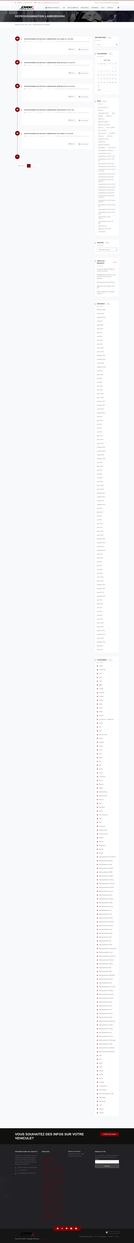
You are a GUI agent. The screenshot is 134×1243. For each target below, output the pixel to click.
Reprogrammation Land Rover (107, 956)
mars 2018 (100, 390)
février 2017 (100, 439)
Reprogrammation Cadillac (106, 879)
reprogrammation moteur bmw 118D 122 (106, 180)
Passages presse (103, 830)
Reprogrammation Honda (106, 918)
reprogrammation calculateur (105, 150)
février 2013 (100, 623)
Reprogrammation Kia (105, 941)
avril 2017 (99, 432)
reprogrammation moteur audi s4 (106, 174)
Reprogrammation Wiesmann (107, 1051)
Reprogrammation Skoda (106, 1013)
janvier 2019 (100, 351)
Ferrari (101, 723)
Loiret (101, 780)
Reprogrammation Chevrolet (107, 883)
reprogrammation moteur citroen (106, 184)
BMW (100, 685)
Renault (101, 849)
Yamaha (101, 1109)
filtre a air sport (102, 133)
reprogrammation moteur (104, 153)
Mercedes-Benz (103, 792)
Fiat (100, 727)
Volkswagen (102, 1097)
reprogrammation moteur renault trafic (106, 213)
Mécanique (85, 7)
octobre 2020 (100, 313)
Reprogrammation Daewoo (106, 899)
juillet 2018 (100, 374)
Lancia (101, 772)
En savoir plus (84, 49)
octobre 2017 (100, 409)
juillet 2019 (100, 328)
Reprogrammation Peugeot (106, 990)
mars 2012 (100, 649)
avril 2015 (99, 523)
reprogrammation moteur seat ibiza (105, 222)
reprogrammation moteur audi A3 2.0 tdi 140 (106, 170)
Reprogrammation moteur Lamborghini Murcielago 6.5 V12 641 (49, 86)
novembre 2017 (101, 405)
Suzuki (101, 1074)
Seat (100, 1059)
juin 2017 (99, 424)
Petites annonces (103, 834)
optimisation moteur (103, 139)
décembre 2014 (101, 539)
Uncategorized (103, 1086)
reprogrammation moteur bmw (106, 176)
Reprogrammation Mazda (106, 963)
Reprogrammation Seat (105, 1009)
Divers (101, 708)
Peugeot (101, 837)
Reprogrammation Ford (105, 914)
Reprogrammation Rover (105, 1002)
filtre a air (100, 127)
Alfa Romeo (102, 669)
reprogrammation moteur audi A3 (106, 166)
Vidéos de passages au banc (106, 1093)
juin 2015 (99, 516)
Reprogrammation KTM (105, 944)
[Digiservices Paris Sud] (26, 7)
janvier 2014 (100, 581)
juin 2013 (99, 607)
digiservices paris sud (103, 124)
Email (97, 1159)
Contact (110, 7)
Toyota (101, 1078)
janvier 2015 (100, 535)
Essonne (101, 715)
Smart (100, 1067)
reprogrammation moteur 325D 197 (106, 159)
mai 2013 (99, 611)
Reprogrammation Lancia (106, 952)
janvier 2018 (100, 397)
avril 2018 (99, 386)
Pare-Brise (110, 1236)
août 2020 (99, 321)
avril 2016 (99, 477)
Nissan (101, 811)
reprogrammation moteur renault (106, 209)
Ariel (100, 673)
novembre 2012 (101, 634)
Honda (101, 738)
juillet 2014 (100, 558)
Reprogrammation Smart (105, 1017)
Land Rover (102, 776)
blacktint (100, 110)
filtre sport (110, 136)
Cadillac (101, 688)
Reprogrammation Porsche (106, 994)
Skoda (101, 1063)
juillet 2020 (100, 325)
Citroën (101, 700)
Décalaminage (73, 7)
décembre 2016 (101, 447)
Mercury (101, 799)
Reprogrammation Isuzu (105, 929)
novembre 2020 (101, 309)
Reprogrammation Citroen (106, 891)
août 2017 (99, 416)
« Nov (99, 90)
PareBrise (94, 7)
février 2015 (100, 531)
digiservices (101, 118)
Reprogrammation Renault (106, 998)
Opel (100, 818)
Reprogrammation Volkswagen (107, 1040)
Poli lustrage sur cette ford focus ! (106, 282)
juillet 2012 (100, 646)
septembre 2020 (101, 317)
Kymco (101, 769)
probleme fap (101, 141)
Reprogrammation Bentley (106, 868)
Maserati (101, 784)
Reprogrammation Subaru (106, 1025)
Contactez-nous (109, 1134)
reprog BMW (101, 147)
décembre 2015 (101, 493)
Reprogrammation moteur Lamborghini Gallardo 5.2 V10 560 (48, 39)
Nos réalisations (103, 814)
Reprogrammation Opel (105, 983)
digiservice (109, 116)
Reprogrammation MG (105, 967)
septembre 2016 (101, 458)
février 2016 (100, 485)
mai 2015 (99, 519)
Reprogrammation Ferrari (106, 906)
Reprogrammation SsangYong (107, 1021)
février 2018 (100, 393)
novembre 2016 (101, 451)
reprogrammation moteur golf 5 (106, 190)
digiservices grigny (103, 121)
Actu (103, 7)
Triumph (101, 1082)
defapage (100, 116)
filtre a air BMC (111, 127)
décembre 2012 (101, 630)
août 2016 (99, 462)
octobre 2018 (100, 363)
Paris (100, 822)
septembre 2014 (101, 550)
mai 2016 (99, 474)
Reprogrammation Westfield (106, 1047)
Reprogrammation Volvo (105, 1044)
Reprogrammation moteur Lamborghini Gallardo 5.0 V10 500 (48, 133)
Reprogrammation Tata (105, 1032)
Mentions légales (44, 1238)
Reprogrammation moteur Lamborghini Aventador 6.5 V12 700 (49, 110)
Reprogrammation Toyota (106, 1036)
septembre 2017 (101, 413)
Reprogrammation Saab (105, 1005)
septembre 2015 (101, 504)
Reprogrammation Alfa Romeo (107, 856)
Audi (100, 677)
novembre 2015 (101, 497)
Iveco (100, 753)
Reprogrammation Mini (105, 971)
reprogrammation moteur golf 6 (106, 192)
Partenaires (102, 826)
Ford (100, 730)
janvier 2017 (100, 443)
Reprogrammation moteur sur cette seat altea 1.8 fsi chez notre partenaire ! (106, 276)
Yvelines (101, 1112)
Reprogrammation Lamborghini (63, 41)
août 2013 (99, 600)
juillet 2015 (100, 512)
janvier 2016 (100, 489)
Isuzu (100, 750)
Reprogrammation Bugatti (106, 876)
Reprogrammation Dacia (105, 895)
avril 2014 (99, 569)
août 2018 (99, 370)
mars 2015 (100, 527)
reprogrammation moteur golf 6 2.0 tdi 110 (106, 196)
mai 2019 (99, 336)
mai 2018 (99, 382)
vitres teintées (102, 231)
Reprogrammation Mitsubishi (107, 975)
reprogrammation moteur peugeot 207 (107, 205)
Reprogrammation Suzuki (106, 1028)
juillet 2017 (100, 420)
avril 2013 (99, 615)
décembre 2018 (101, 355)
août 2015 (99, 508)
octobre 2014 (100, 546)
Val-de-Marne (103, 1089)
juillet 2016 (100, 466)
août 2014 (99, 554)
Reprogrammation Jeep (105, 937)
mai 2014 (99, 565)
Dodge (101, 711)
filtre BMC (112, 133)
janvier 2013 (100, 626)
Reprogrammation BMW (105, 872)
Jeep (100, 761)
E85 (64, 7)
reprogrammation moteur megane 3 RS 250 (106, 201)
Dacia (100, 704)
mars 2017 (100, 435)
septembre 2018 (101, 367)
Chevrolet (101, 692)
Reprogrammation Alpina (106, 860)
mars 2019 (100, 344)
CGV (51, 1238)
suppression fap (102, 226)
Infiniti (101, 746)
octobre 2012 (100, 638)
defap (113, 113)
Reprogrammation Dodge (106, 902)
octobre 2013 (100, 592)
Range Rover (102, 845)
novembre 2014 (101, 542)
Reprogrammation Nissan (106, 979)
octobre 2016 (100, 455)
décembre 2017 (101, 401)
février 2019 (100, 348)
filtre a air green (102, 130)
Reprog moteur (53, 7)
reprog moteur (112, 147)
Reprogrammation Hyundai (106, 921)
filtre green (101, 136)
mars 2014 (100, 573)
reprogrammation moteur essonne (106, 187)
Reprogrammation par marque (81, 41)
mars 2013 (100, 619)
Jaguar (101, 757)
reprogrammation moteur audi (106, 163)
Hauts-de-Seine (103, 734)
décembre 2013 (101, 584)
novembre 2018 (101, 359)
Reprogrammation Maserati (106, 960)
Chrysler (101, 696)
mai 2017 (99, 428)
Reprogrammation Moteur (86, 1236)
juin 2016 (99, 470)
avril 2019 (99, 340)
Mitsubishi (102, 807)
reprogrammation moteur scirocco (104, 217)
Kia (100, 765)
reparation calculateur (104, 144)
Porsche (101, 841)
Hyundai (101, 742)
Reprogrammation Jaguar (106, 933)
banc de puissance (103, 107)
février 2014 (100, 577)
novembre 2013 (101, 588)
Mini (100, 803)
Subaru (101, 1070)
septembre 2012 (101, 642)
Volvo (100, 1105)
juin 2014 (99, 561)
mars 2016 (100, 481)
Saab (100, 1055)
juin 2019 (99, 332)
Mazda (101, 788)
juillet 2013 (100, 603)
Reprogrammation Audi (105, 864)
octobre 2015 (100, 500)
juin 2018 (99, 378)
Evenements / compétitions (106, 719)
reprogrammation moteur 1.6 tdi (106, 156)
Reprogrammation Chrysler (106, 887)
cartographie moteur (103, 113)
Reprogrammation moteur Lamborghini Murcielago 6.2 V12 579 (49, 62)
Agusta (101, 666)
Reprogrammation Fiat (105, 910)
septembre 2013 (101, 596)
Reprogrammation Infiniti (106, 925)
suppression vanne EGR (104, 228)
